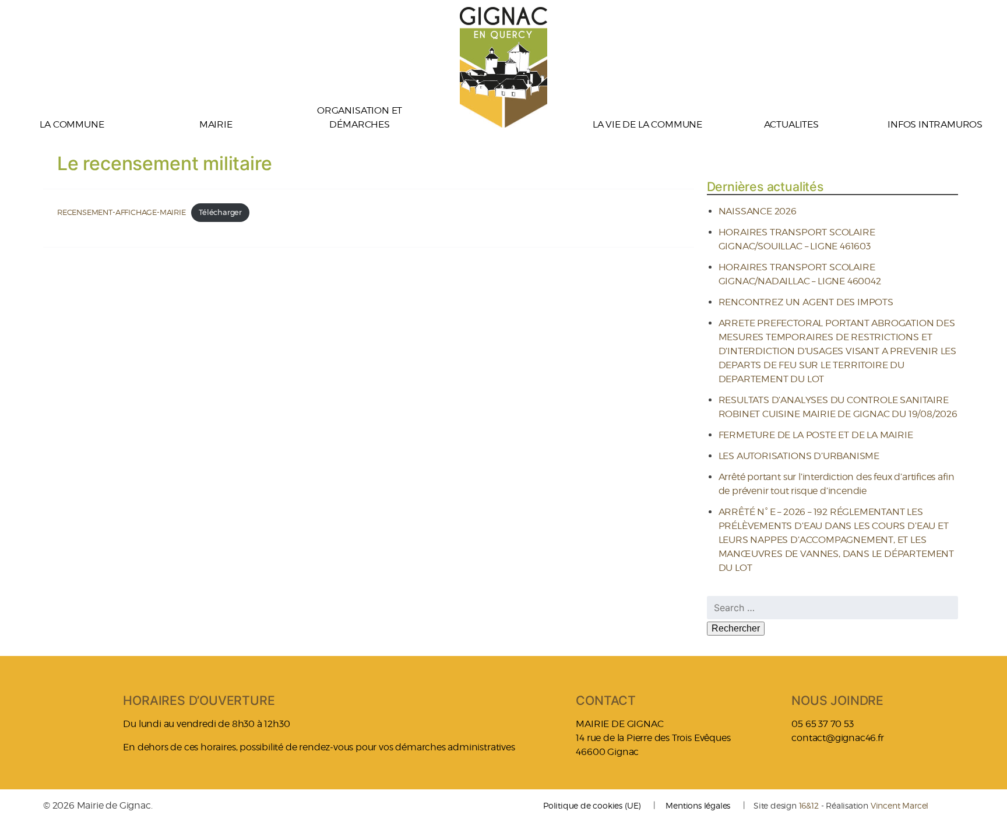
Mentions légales (698, 805)
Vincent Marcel (899, 805)
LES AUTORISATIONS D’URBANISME (799, 455)
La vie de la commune (647, 124)
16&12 (809, 805)
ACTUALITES (791, 124)
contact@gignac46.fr (837, 737)
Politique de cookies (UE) (591, 805)
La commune (72, 124)
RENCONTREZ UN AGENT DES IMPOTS (806, 302)
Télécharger (220, 212)
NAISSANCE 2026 (758, 211)
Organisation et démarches (359, 117)
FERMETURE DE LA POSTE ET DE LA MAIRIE (816, 434)
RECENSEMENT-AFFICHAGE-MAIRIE (121, 212)
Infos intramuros (935, 124)
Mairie (216, 124)
